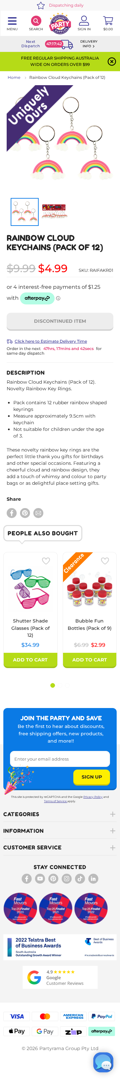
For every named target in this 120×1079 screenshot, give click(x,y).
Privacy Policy (93, 797)
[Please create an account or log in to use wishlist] (46, 561)
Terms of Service (55, 801)
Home (14, 77)
